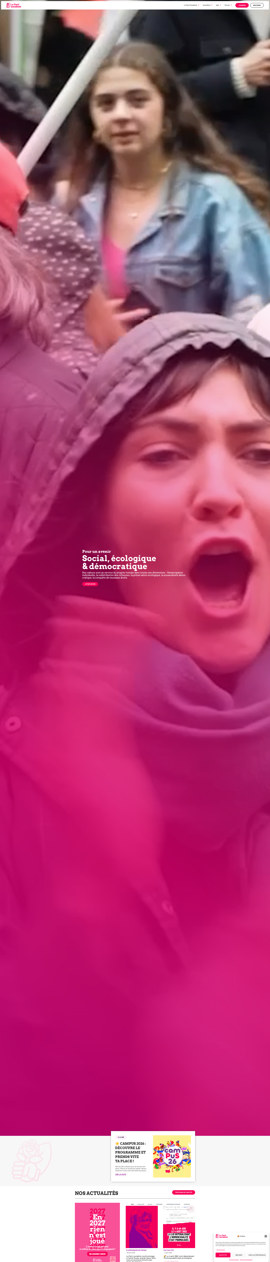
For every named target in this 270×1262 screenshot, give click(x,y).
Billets (150, 1204)
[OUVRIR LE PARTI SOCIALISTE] (198, 5)
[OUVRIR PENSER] (231, 5)
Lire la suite (120, 1174)
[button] (266, 1236)
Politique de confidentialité (246, 1259)
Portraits (187, 1204)
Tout (132, 1204)
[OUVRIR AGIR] (220, 5)
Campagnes (159, 1204)
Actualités (141, 1204)
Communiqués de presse (173, 1204)
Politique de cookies (234, 1259)
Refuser (239, 1255)
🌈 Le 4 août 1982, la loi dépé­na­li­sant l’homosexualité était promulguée (179, 1257)
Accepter (223, 1255)
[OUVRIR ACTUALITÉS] (212, 5)
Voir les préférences (257, 1255)
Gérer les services (221, 1249)
